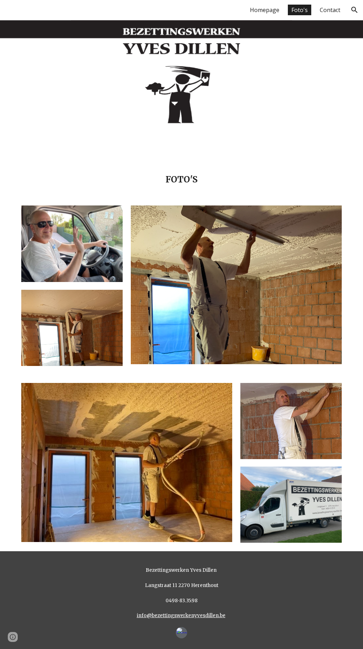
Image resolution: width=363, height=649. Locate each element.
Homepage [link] (264, 10)
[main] (181, 174)
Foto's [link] (299, 10)
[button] (354, 9)
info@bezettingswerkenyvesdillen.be (181, 616)
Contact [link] (330, 10)
